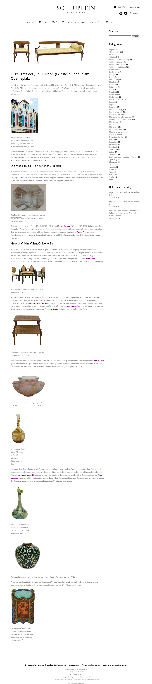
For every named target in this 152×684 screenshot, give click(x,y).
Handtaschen (114, 95)
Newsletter (135, 13)
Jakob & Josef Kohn (36, 303)
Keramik (112, 107)
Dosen (112, 77)
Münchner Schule (116, 130)
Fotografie (113, 87)
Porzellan (113, 142)
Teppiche (112, 165)
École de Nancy (51, 309)
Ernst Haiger (64, 226)
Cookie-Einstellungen (56, 665)
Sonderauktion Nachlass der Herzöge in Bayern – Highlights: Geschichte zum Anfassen (124, 213)
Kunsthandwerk (115, 112)
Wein (111, 180)
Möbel (111, 125)
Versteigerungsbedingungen (115, 665)
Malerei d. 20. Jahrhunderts (120, 120)
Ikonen (112, 102)
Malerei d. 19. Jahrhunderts (120, 117)
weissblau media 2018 (78, 683)
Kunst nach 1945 (116, 110)
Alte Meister (114, 52)
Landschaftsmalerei (117, 115)
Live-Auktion (95, 22)
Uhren (111, 170)
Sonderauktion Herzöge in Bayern (123, 157)
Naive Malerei (115, 135)
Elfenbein (113, 82)
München (113, 127)
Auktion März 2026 (117, 65)
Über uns (43, 22)
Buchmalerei (114, 72)
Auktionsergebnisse (117, 67)
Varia (111, 172)
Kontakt (109, 22)
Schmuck (113, 150)
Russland (113, 147)
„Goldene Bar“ (91, 258)
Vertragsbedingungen (90, 665)
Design (112, 75)
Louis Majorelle (73, 306)
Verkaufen (67, 22)
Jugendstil (113, 105)
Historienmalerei (116, 100)
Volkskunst (113, 175)
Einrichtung (114, 80)
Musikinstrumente (116, 132)
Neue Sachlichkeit (116, 137)
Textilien (112, 167)
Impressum (74, 665)
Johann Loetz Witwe (28, 475)
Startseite (31, 22)
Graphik (112, 92)
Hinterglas (113, 97)
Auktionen (79, 22)
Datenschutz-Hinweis (34, 665)
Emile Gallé (99, 360)
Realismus (113, 145)
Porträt (112, 140)
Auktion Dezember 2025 (119, 60)
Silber (111, 152)
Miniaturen (113, 122)
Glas (111, 90)
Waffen (112, 177)
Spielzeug (113, 160)
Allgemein (113, 50)
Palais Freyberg (84, 232)
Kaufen (55, 22)
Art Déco (112, 55)
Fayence (112, 85)
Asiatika (112, 57)
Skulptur (112, 155)
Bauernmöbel (114, 70)
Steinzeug (113, 162)
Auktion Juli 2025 (116, 62)
